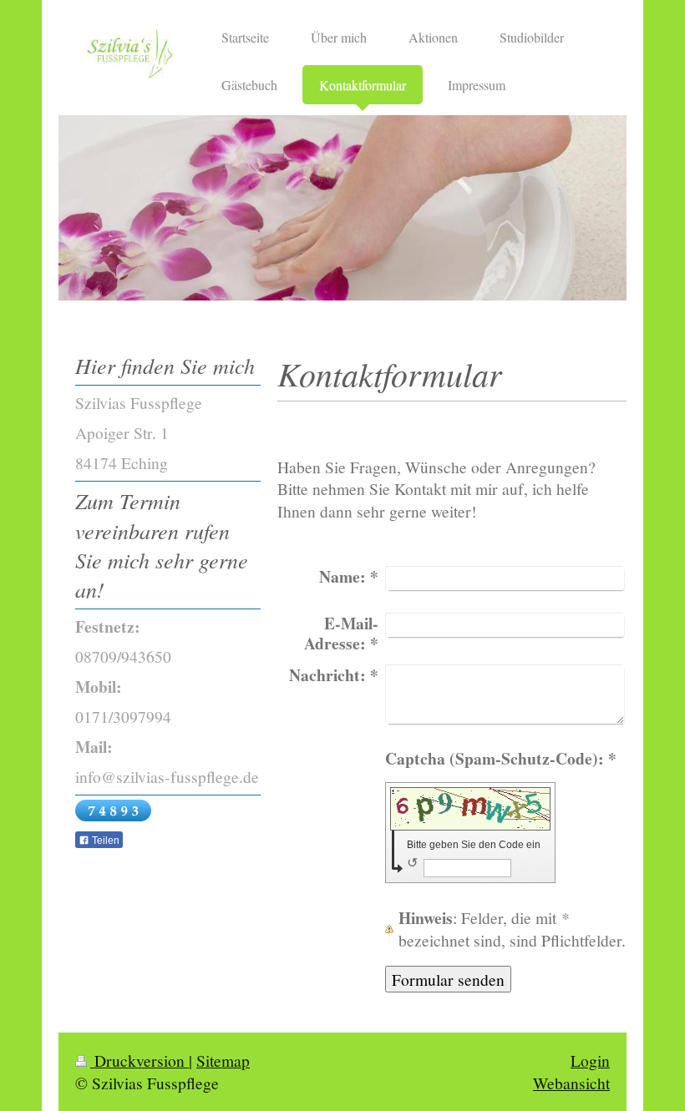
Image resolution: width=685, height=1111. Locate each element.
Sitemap (223, 1060)
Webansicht (571, 1082)
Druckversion (139, 1060)
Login (590, 1060)
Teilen (104, 840)
